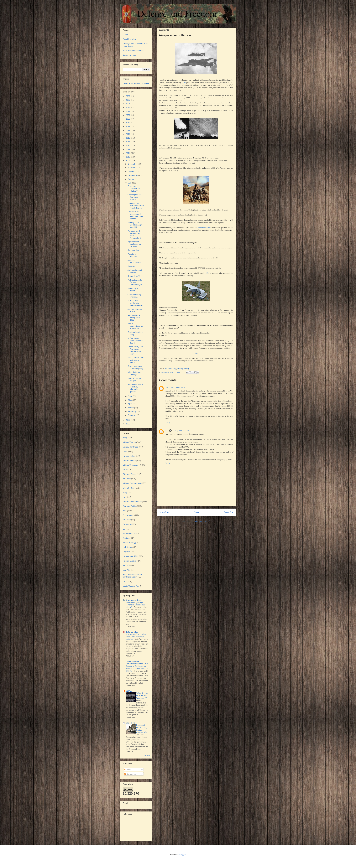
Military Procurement (132, 483)
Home (196, 512)
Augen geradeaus (134, 600)
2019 (128, 123)
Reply (167, 422)
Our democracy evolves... (134, 295)
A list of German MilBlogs (135, 373)
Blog (125, 511)
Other (125, 451)
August (131, 179)
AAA (184, 83)
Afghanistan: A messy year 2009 (134, 317)
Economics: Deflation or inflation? (134, 188)
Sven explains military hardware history (132, 575)
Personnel (127, 524)
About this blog (129, 39)
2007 (128, 424)
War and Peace (129, 474)
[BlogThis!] (190, 372)
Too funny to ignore (133, 289)
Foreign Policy (129, 456)
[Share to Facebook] (195, 372)
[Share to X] (192, 372)
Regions (126, 538)
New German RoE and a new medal (136, 359)
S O (196, 353)
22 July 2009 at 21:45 (180, 431)
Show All (147, 755)
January (132, 415)
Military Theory (183, 369)
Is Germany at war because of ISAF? (135, 340)
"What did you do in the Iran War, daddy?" (142, 695)
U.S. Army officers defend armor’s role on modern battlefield (136, 636)
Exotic (125, 581)
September (133, 175)
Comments (131, 774)
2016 (128, 134)
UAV (206, 273)
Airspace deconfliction (134, 261)
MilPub (129, 691)
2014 (128, 142)
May (130, 400)
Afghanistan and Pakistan (135, 271)
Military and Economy (132, 501)
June (130, 396)
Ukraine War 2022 (131, 556)
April (130, 404)
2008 (128, 420)
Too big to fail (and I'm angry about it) (135, 224)
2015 (128, 138)
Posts (128, 770)
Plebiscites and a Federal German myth (135, 282)
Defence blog (132, 632)
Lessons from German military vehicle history (136, 205)
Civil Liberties (128, 488)
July (130, 183)
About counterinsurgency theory (135, 326)
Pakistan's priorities (132, 255)
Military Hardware (130, 447)
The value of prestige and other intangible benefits (135, 215)
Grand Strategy (129, 542)
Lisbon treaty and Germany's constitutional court (135, 350)
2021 (128, 115)
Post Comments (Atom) (201, 521)
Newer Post (164, 512)
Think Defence (132, 661)
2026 (128, 96)
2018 (128, 126)
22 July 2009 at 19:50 (177, 387)
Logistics (126, 552)
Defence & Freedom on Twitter (136, 83)
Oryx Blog (130, 723)
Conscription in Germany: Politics (134, 197)
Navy (125, 492)
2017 (128, 130)
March (131, 408)
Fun (124, 497)
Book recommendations (133, 50)
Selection (127, 520)
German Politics (130, 506)
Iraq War (126, 570)
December (133, 164)
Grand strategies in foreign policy (135, 367)
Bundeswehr (128, 515)
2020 (128, 119)
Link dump (127, 547)
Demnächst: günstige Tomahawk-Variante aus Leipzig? (135, 604)
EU (124, 529)
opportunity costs (204, 227)
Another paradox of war (135, 310)
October (132, 171)
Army (174, 369)
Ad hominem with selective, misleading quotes (135, 387)
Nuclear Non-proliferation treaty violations (135, 303)
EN (166, 387)
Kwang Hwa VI (134, 276)
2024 (128, 104)
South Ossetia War (131, 586)
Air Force (168, 369)
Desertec (131, 266)
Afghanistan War (130, 533)
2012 (128, 149)
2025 (128, 100)
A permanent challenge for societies (134, 244)
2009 (128, 160)
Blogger (182, 854)
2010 (128, 157)
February (132, 411)
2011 (128, 153)
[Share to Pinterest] (197, 372)
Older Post (228, 512)
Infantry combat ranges (134, 379)
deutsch (126, 565)
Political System (129, 561)
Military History (129, 460)
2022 (128, 111)
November (133, 168)
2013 (128, 145)
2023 (128, 107)
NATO (125, 470)
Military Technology (131, 465)
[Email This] (187, 372)
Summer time (133, 250)
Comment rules (129, 55)
